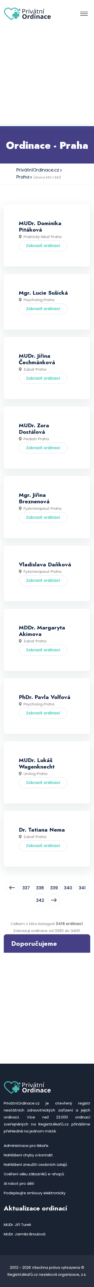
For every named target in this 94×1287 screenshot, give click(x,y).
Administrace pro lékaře (26, 1145)
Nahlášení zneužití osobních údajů (35, 1164)
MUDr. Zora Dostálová (34, 428)
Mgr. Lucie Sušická (43, 292)
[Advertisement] (47, 77)
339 (54, 888)
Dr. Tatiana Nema (42, 829)
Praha (22, 177)
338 (40, 888)
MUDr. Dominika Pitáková (40, 226)
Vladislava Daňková (45, 564)
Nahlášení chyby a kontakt (28, 1155)
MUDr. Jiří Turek (17, 1224)
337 (26, 888)
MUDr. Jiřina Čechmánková (37, 358)
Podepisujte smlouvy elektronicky (34, 1193)
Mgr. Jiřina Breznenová (34, 498)
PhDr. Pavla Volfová (44, 697)
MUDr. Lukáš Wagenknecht (37, 763)
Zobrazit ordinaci (43, 245)
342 (40, 900)
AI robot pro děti (19, 1183)
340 (68, 888)
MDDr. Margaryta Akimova (42, 630)
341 (82, 888)
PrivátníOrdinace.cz (37, 170)
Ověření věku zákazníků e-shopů (34, 1174)
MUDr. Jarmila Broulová (24, 1234)
